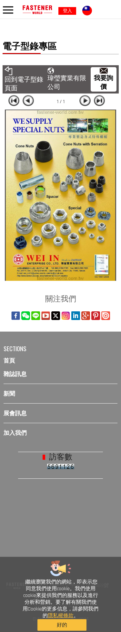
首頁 (9, 360)
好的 (62, 625)
